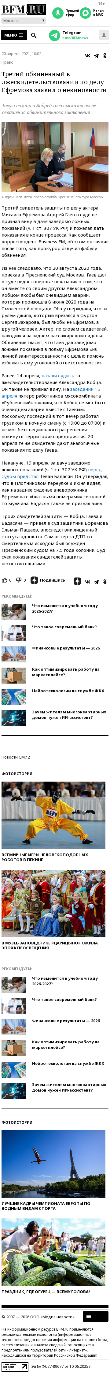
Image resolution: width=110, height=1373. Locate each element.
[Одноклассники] (104, 55)
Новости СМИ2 (16, 757)
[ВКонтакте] (87, 55)
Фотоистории (17, 773)
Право (7, 62)
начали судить (58, 375)
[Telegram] (96, 55)
